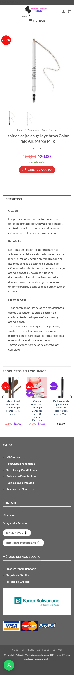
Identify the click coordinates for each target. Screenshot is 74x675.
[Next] (65, 68)
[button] (5, 10)
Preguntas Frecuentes (20, 463)
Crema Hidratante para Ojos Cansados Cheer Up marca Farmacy (37, 411)
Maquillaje (33, 130)
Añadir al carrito (37, 169)
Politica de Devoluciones (22, 476)
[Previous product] (40, 148)
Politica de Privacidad (20, 482)
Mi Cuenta (13, 457)
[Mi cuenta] (63, 11)
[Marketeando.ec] (34, 11)
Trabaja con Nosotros (20, 489)
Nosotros (18, 650)
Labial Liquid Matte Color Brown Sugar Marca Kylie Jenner (13, 407)
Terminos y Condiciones (21, 470)
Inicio (20, 130)
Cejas (54, 130)
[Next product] (33, 148)
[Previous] (8, 68)
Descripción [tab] (14, 199)
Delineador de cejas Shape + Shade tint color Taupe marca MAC (61, 407)
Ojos (44, 130)
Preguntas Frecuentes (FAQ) (44, 650)
